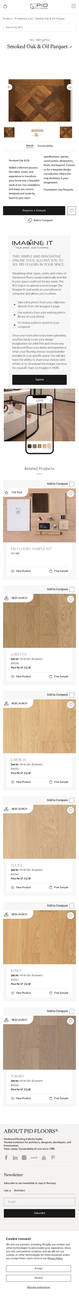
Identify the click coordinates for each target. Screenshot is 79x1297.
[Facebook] (6, 1157)
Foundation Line (24, 19)
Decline (39, 1278)
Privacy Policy (55, 1258)
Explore (39, 379)
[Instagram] (24, 1157)
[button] (73, 6)
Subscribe (39, 1213)
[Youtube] (44, 1157)
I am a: (7, 1190)
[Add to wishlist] (70, 493)
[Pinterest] (53, 1157)
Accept (39, 1268)
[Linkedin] (15, 1157)
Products (8, 19)
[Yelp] (34, 1157)
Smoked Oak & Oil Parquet (37, 47)
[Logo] (39, 6)
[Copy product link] (71, 47)
